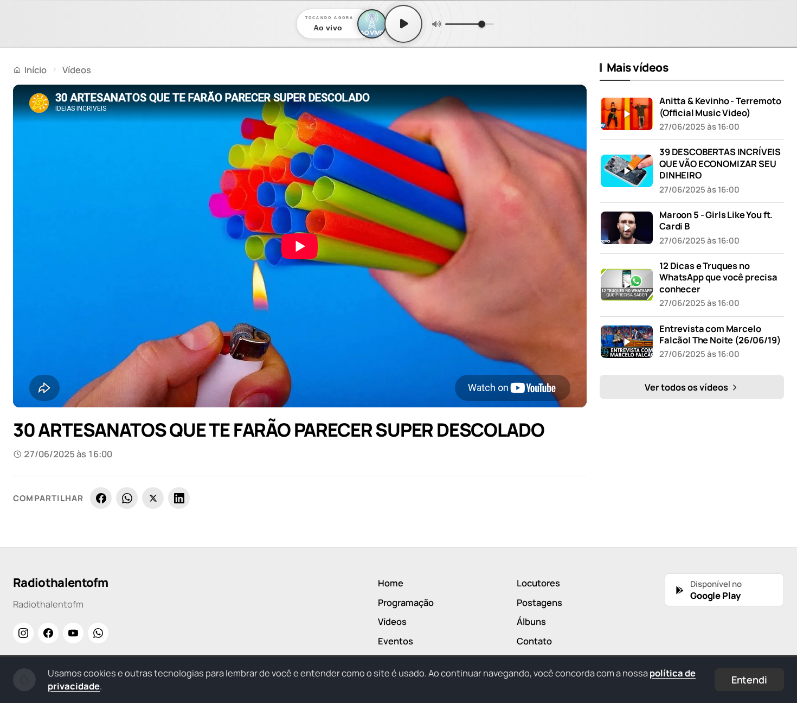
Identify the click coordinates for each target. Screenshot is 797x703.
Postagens (539, 602)
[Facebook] (101, 498)
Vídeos (76, 69)
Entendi (749, 679)
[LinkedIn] (179, 498)
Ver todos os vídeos (687, 387)
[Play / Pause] (403, 24)
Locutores (538, 583)
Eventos (395, 641)
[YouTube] (73, 633)
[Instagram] (23, 633)
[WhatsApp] (127, 498)
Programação (406, 602)
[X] (153, 498)
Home (390, 583)
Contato (534, 641)
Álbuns (531, 621)
